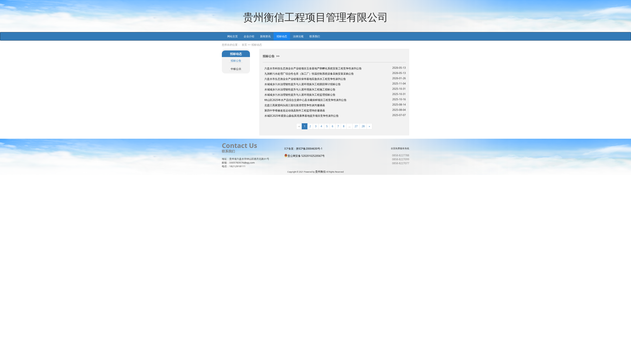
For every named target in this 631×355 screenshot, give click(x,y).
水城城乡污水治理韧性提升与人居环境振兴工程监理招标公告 (299, 94)
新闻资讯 (265, 36)
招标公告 (236, 60)
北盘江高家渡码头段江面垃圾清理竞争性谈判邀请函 (294, 105)
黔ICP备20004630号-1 (309, 148)
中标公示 (236, 69)
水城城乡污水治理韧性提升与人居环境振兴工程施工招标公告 (299, 89)
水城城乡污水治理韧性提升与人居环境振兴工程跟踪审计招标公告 (302, 84)
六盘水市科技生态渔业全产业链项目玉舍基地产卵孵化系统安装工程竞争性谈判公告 (313, 68)
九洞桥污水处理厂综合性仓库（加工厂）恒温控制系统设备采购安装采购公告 (309, 73)
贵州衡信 (320, 171)
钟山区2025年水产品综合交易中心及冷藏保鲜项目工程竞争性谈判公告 (305, 100)
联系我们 (314, 36)
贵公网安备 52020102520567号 (306, 156)
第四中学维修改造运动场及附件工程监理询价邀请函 (294, 110)
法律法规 (298, 36)
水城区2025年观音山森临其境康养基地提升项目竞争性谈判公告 (301, 116)
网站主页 (232, 36)
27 (356, 126)
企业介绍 (249, 36)
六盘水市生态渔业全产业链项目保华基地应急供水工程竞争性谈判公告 (305, 79)
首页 (244, 45)
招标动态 (282, 36)
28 (363, 126)
